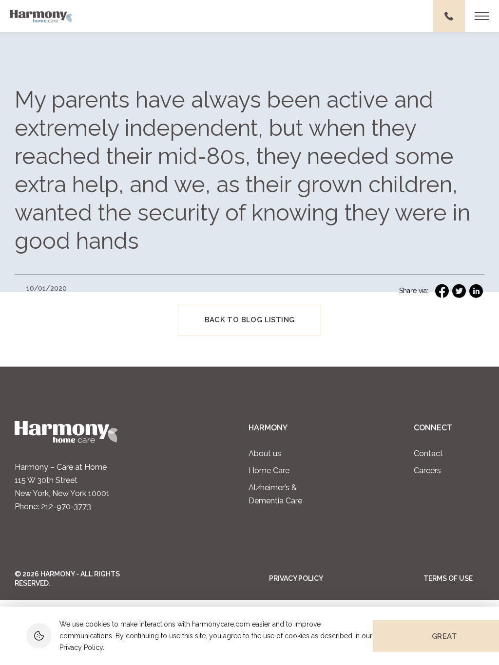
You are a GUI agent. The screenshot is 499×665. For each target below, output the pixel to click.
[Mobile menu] (482, 16)
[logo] (41, 16)
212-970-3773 (66, 506)
